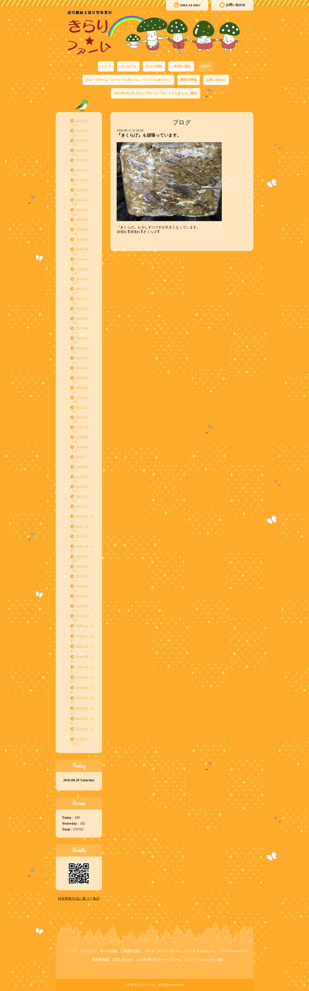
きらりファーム (145, 984)
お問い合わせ (236, 5)
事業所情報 (189, 79)
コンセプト (128, 66)
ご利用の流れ (181, 66)
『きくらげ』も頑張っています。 (149, 135)
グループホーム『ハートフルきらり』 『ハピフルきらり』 (128, 79)
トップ (106, 66)
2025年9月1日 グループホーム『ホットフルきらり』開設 (155, 93)
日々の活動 (154, 66)
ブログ (205, 66)
